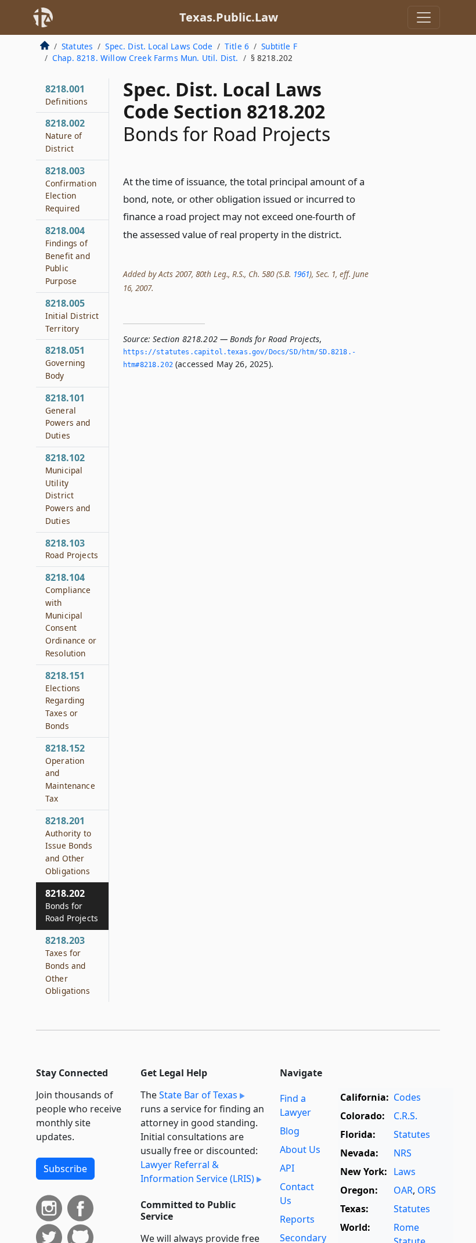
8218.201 (68, 845)
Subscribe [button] (65, 1168)
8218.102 (68, 488)
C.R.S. (405, 1115)
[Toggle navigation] (424, 17)
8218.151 (65, 700)
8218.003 (70, 189)
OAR (403, 1190)
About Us (300, 1149)
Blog (290, 1131)
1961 (301, 273)
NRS (403, 1153)
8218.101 (68, 416)
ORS (426, 1190)
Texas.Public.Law (228, 17)
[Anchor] (348, 234)
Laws (405, 1171)
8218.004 (67, 255)
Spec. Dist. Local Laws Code (158, 46)
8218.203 (67, 965)
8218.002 (65, 135)
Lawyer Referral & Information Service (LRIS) (197, 1171)
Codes (407, 1097)
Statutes (77, 46)
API (287, 1168)
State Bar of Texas (198, 1094)
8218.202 (71, 905)
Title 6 (237, 46)
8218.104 (70, 615)
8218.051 (65, 362)
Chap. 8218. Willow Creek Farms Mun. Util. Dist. (145, 57)
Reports (297, 1219)
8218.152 (70, 773)
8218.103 (71, 549)
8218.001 (66, 94)
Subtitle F (279, 46)
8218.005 (72, 315)
